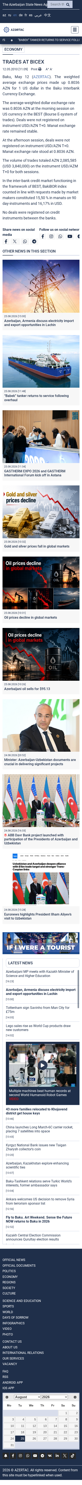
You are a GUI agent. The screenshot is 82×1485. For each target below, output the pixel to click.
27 (45, 1438)
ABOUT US (10, 1347)
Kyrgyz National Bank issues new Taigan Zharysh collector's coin (36, 1147)
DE (20, 15)
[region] (42, 1107)
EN (15, 15)
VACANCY (10, 1364)
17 (12, 1432)
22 (65, 1432)
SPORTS (8, 1306)
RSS (5, 1377)
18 (22, 1432)
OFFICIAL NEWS (14, 1260)
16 (76, 1426)
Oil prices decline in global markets (30, 617)
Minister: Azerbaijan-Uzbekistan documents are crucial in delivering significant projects (40, 762)
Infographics (14, 1323)
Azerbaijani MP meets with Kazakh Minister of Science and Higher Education (40, 974)
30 (76, 1438)
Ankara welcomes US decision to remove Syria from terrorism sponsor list (40, 1201)
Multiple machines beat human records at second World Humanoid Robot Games (40, 1095)
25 (22, 1438)
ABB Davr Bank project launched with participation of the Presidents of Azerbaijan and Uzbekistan (41, 839)
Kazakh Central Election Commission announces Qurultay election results (33, 1237)
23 (76, 1432)
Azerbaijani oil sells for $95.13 (27, 689)
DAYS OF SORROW (15, 1317)
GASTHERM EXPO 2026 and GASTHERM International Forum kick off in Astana (34, 473)
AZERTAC (41, 77)
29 (65, 1438)
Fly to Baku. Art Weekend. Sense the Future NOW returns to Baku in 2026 (39, 1219)
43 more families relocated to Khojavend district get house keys (36, 1111)
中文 (47, 15)
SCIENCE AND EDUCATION (22, 1301)
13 (45, 1426)
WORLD (8, 1312)
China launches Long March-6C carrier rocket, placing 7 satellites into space (39, 1129)
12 (34, 1426)
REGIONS (9, 1282)
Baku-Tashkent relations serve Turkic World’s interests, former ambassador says (39, 1183)
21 (55, 1432)
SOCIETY (9, 1288)
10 (12, 1426)
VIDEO (7, 1329)
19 (34, 1432)
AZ (4, 15)
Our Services (13, 1358)
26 (34, 1438)
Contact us (12, 1342)
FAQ (5, 1371)
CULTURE (9, 1293)
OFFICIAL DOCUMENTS (19, 1266)
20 (45, 1432)
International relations (23, 1353)
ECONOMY (13, 49)
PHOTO (8, 1334)
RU (9, 15)
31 (12, 1445)
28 (55, 1438)
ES (30, 15)
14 (55, 1426)
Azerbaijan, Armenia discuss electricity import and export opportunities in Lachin (39, 323)
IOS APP (8, 1388)
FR (26, 15)
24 (12, 1438)
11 (22, 1426)
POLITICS (9, 1271)
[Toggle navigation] (73, 29)
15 (65, 1426)
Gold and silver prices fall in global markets (36, 546)
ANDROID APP (13, 1382)
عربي (38, 15)
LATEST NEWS (20, 963)
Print (34, 69)
